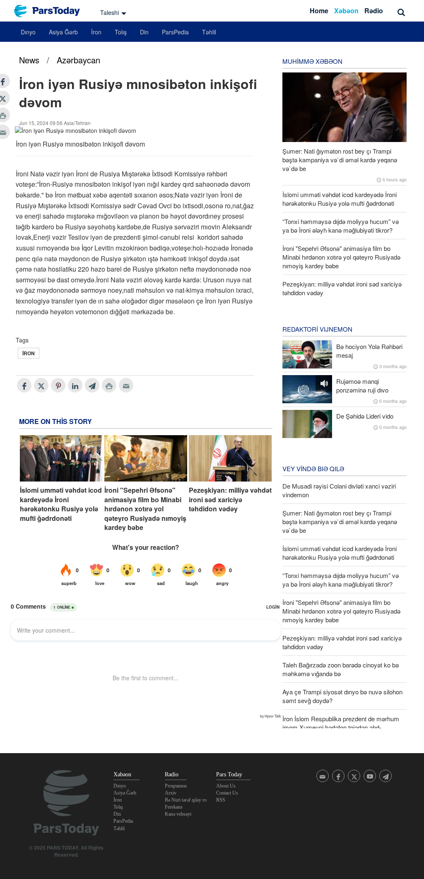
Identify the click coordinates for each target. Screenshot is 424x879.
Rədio (373, 10)
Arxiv (170, 793)
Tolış (121, 32)
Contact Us (227, 793)
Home (319, 10)
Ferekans (174, 807)
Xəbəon (346, 10)
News (29, 60)
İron (96, 32)
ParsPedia (175, 32)
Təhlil (209, 32)
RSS (220, 800)
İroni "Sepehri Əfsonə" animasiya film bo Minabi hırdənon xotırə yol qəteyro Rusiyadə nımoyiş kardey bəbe (145, 509)
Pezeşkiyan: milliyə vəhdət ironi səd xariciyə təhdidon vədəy (230, 499)
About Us (226, 786)
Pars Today (51, 11)
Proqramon (176, 786)
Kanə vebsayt (178, 814)
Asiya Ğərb (63, 32)
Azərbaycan (78, 60)
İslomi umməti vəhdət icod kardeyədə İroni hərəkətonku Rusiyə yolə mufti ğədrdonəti (61, 504)
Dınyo (28, 32)
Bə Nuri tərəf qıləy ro (186, 800)
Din (144, 32)
